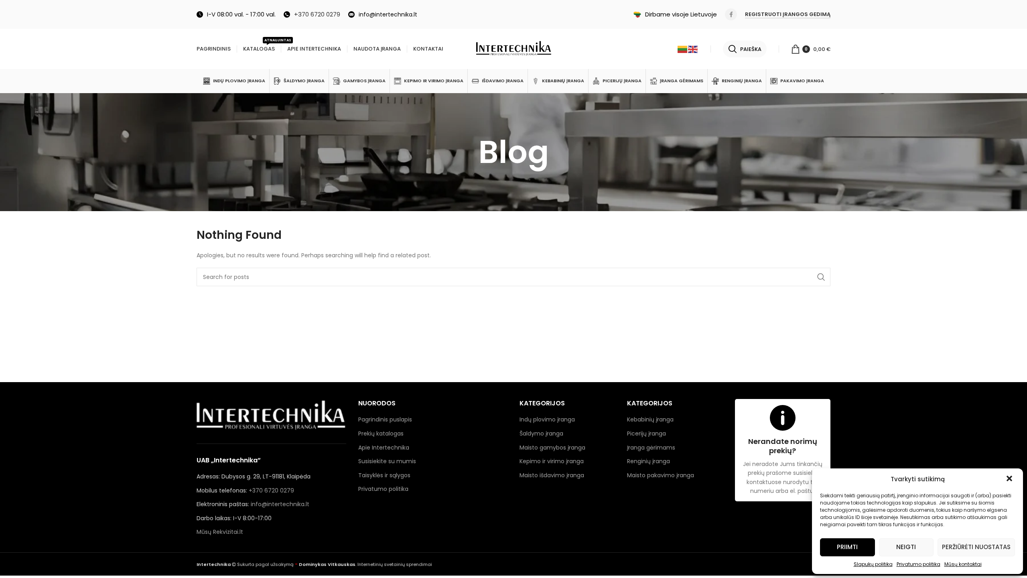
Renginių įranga (648, 461)
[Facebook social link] (731, 14)
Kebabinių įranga (650, 419)
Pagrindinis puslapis (385, 419)
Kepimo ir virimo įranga (552, 461)
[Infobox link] (312, 14)
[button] (1010, 479)
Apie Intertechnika (383, 448)
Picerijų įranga (646, 433)
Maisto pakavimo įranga (660, 475)
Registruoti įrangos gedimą (787, 14)
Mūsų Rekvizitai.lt (220, 532)
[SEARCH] (821, 277)
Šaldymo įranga (541, 433)
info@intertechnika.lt (280, 504)
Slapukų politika (873, 564)
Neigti (906, 547)
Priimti (847, 547)
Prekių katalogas (381, 433)
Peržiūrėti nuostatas (976, 547)
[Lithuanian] (683, 49)
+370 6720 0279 (271, 490)
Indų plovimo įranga (547, 419)
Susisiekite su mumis (387, 461)
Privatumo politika (918, 564)
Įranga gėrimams (651, 448)
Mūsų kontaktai (963, 564)
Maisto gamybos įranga (552, 448)
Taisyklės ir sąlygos (384, 475)
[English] (693, 49)
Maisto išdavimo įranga (552, 475)
